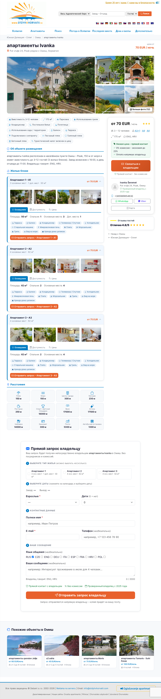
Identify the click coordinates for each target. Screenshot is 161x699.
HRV (91, 557)
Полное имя (34, 517)
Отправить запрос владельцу (82, 595)
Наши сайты (57, 694)
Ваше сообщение (46, 563)
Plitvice (85, 694)
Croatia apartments (72, 694)
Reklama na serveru (66, 688)
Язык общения (44, 551)
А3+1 (137, 130)
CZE (38, 557)
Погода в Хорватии (79, 31)
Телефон (96, 530)
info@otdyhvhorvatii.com (96, 688)
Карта (132, 208)
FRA (82, 557)
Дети (90, 496)
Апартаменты (38, 31)
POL (100, 557)
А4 (143, 130)
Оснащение (20, 209)
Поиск (145, 13)
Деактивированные (41, 694)
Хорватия (17, 31)
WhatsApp (123, 201)
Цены (54, 209)
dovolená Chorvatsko (119, 694)
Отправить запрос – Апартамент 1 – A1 (35, 237)
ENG (47, 557)
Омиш (38, 37)
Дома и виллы (123, 31)
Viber (143, 201)
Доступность (38, 209)
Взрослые (33, 496)
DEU (57, 557)
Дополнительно (143, 31)
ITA (65, 557)
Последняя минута (102, 31)
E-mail (31, 530)
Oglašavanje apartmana (137, 688)
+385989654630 (124, 196)
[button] (131, 223)
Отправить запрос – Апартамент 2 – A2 (35, 306)
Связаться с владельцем (131, 165)
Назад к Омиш (118, 234)
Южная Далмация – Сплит (19, 37)
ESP (73, 557)
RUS (29, 557)
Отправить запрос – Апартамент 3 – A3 (35, 375)
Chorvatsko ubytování (99, 694)
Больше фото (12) (141, 109)
